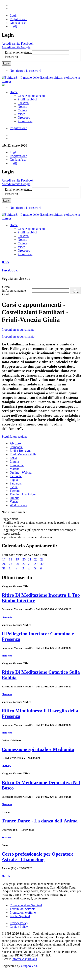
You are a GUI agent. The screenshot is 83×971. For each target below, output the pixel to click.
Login (13, 15)
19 (17, 559)
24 (3, 564)
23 (42, 559)
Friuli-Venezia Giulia (23, 454)
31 (3, 568)
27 (24, 564)
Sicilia (14, 487)
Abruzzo (15, 443)
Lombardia (17, 465)
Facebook (10, 270)
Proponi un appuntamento (18, 329)
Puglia (14, 479)
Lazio (13, 458)
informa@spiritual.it (24, 959)
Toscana (15, 490)
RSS (5, 262)
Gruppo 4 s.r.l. (30, 966)
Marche (14, 469)
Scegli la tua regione (14, 436)
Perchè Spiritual (20, 916)
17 (3, 559)
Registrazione (18, 19)
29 (35, 564)
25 (10, 564)
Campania (16, 447)
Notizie (22, 106)
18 (10, 559)
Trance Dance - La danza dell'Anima (40, 820)
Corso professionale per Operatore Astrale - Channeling (38, 856)
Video (21, 114)
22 (35, 559)
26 (17, 564)
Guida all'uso (18, 22)
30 (42, 564)
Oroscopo (24, 117)
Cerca (75, 292)
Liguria (14, 461)
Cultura (22, 110)
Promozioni (25, 121)
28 (29, 564)
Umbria (14, 498)
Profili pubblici (27, 99)
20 (24, 559)
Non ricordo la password (25, 70)
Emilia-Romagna (20, 450)
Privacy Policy (19, 923)
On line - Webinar (21, 472)
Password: (11, 56)
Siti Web (23, 103)
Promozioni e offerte (23, 912)
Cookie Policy (19, 926)
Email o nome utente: (18, 52)
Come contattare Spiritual (26, 905)
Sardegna (16, 483)
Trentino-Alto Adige (22, 494)
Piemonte (16, 476)
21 (29, 559)
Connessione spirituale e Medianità (38, 749)
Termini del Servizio (22, 909)
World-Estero (18, 505)
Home (14, 92)
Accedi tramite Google (16, 47)
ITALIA (6, 765)
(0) (15, 26)
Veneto (14, 501)
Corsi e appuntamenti (31, 95)
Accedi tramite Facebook (17, 43)
